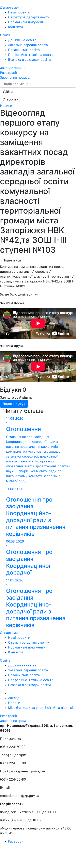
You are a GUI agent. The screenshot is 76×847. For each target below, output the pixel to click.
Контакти (15, 27)
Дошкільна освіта (22, 40)
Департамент (10, 7)
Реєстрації (8, 73)
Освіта (5, 35)
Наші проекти (19, 12)
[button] (7, 91)
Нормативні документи (26, 22)
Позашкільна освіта (24, 50)
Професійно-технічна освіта (30, 55)
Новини (19, 68)
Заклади (6, 68)
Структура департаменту (28, 17)
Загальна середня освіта (28, 45)
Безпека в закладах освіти (29, 59)
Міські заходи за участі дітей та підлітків (41, 708)
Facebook (15, 841)
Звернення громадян (16, 77)
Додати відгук (14, 404)
